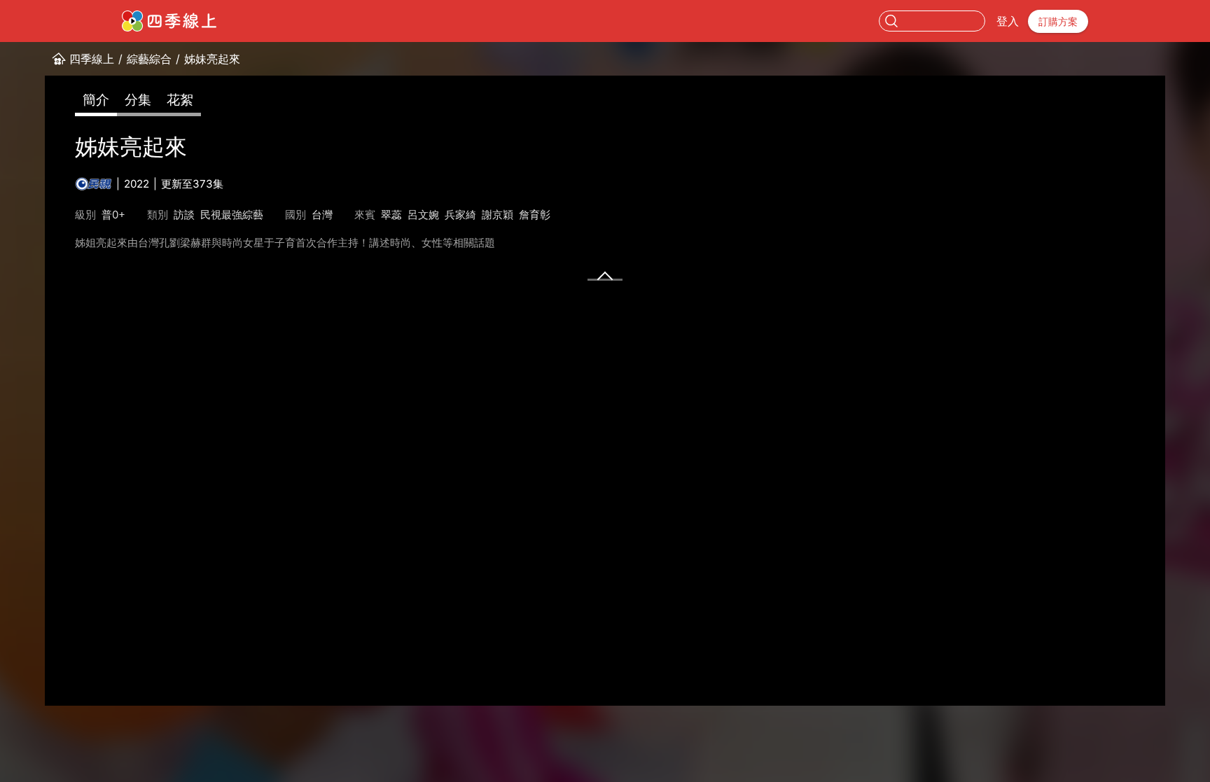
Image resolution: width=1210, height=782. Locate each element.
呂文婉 (423, 214)
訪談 (184, 214)
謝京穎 (497, 214)
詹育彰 (534, 214)
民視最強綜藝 (231, 214)
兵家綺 (460, 214)
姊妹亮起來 (212, 59)
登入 (1007, 21)
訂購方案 (1058, 21)
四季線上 (91, 59)
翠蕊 (391, 214)
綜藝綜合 (149, 59)
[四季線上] (169, 21)
